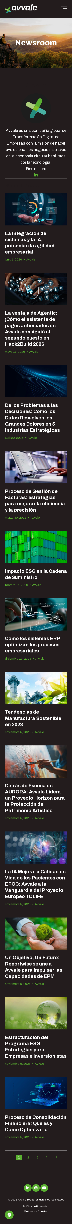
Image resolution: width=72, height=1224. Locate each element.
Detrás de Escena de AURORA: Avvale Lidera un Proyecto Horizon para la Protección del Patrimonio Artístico (35, 798)
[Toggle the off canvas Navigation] (64, 9)
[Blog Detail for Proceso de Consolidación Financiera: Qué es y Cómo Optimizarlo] (36, 1093)
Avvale (30, 259)
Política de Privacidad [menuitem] (36, 1206)
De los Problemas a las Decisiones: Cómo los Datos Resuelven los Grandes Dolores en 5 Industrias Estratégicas (32, 418)
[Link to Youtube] (44, 1188)
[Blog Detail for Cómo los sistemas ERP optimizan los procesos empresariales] (36, 614)
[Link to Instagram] (36, 1188)
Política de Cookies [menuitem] (36, 1211)
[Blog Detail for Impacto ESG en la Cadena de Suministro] (36, 547)
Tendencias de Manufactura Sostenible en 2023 (33, 718)
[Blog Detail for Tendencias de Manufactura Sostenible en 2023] (36, 688)
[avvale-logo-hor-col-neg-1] (21, 9)
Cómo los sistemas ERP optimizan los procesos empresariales (32, 644)
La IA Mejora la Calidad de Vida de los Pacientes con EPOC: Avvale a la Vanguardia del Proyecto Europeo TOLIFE (35, 884)
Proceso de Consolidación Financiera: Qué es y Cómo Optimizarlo (35, 1123)
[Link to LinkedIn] (28, 1188)
